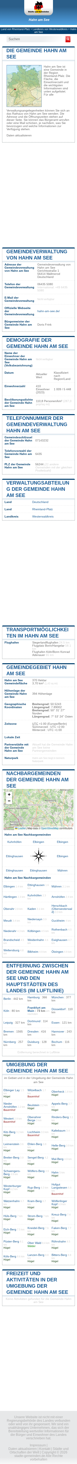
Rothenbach (59, 929)
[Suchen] (68, 39)
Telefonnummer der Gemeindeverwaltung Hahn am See (36, 424)
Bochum (57, 1041)
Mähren (62, 870)
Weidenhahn (36, 940)
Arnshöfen (58, 896)
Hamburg (34, 997)
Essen (56, 1022)
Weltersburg (11, 950)
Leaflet (21, 828)
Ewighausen (59, 940)
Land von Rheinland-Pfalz (15, 29)
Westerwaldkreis (43, 516)
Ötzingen (57, 951)
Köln (6, 1010)
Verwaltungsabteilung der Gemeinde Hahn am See (37, 489)
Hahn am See (39, 20)
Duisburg (33, 1041)
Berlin (7, 998)
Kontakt (44, 1449)
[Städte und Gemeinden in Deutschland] (38, 7)
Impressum (38, 1445)
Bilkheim (33, 951)
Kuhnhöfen (14, 841)
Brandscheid (11, 940)
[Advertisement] (38, 194)
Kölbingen (34, 931)
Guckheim (58, 920)
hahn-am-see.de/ (48, 311)
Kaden (32, 908)
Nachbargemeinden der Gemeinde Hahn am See (37, 780)
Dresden (33, 1031)
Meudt (7, 920)
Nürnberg (9, 1041)
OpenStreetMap (50, 828)
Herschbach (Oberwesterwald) (62, 909)
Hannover (58, 1031)
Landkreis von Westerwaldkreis (50, 29)
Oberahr (8, 908)
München (58, 997)
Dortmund (34, 1021)
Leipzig (8, 1022)
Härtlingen (10, 896)
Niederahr (9, 931)
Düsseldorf (59, 1009)
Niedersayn (35, 919)
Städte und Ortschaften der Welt (39, 1450)
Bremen (8, 1031)
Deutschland (40, 502)
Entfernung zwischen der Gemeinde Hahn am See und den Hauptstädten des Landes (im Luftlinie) (37, 978)
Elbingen (38, 841)
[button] (9, 794)
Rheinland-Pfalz (42, 509)
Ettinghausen (14, 856)
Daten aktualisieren (19, 135)
